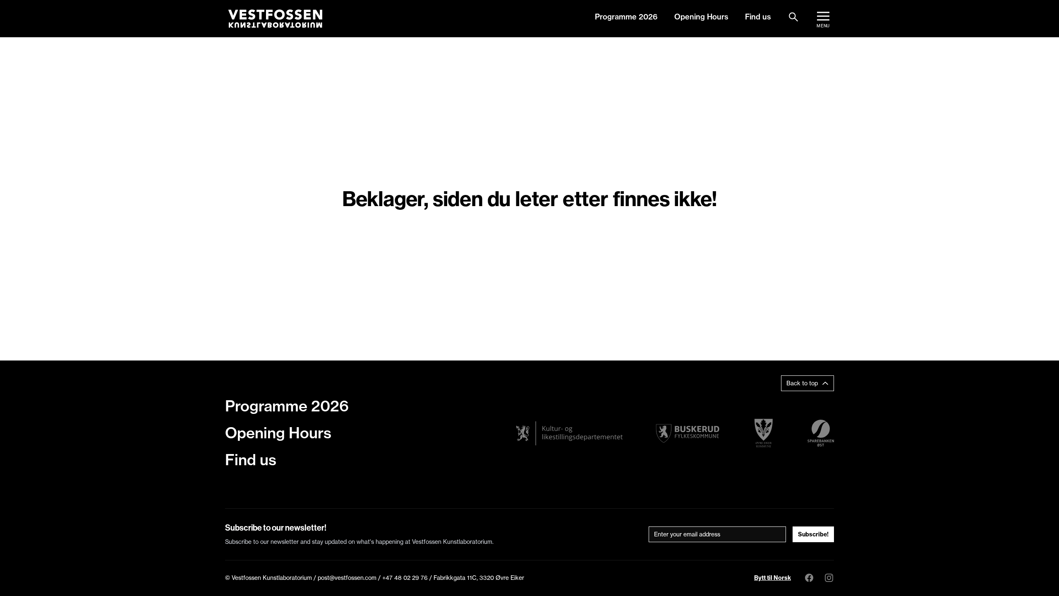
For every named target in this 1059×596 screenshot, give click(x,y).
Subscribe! (813, 534)
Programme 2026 (626, 17)
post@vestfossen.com (347, 578)
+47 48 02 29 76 (405, 578)
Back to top (802, 383)
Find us (758, 17)
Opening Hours (701, 17)
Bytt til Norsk (772, 578)
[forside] (275, 19)
